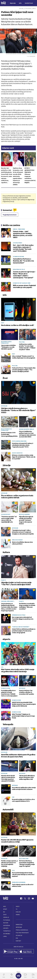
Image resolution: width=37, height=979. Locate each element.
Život (5, 914)
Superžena (6, 925)
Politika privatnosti (22, 933)
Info (4, 906)
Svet (2, 322)
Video (17, 906)
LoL (2, 667)
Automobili (6, 933)
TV (16, 909)
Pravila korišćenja (22, 930)
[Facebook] (21, 898)
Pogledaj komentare (10, 215)
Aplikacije (19, 935)
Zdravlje (6, 917)
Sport (5, 909)
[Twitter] (25, 898)
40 (9, 229)
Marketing (19, 924)
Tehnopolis (6, 931)
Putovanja (6, 920)
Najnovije (13, 3)
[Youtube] (33, 898)
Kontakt (18, 941)
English (18, 912)
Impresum (19, 927)
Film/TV (3, 580)
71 (9, 243)
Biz (4, 912)
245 (9, 256)
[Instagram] (29, 898)
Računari (15, 785)
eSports (5, 928)
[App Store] (26, 951)
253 (9, 269)
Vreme (18, 914)
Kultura (5, 923)
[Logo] (3, 3)
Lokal (5, 936)
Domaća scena (5, 688)
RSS (17, 938)
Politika (22, 342)
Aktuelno (4, 406)
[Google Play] (10, 951)
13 (16, 847)
